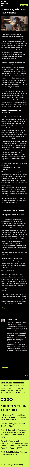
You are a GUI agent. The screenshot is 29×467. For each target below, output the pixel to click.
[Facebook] (2, 399)
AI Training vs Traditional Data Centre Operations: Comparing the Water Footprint (13, 417)
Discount (24, 5)
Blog (3, 307)
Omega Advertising (4, 3)
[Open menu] (19, 5)
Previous (5, 367)
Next (26, 375)
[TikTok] (5, 399)
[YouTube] (11, 399)
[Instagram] (8, 399)
